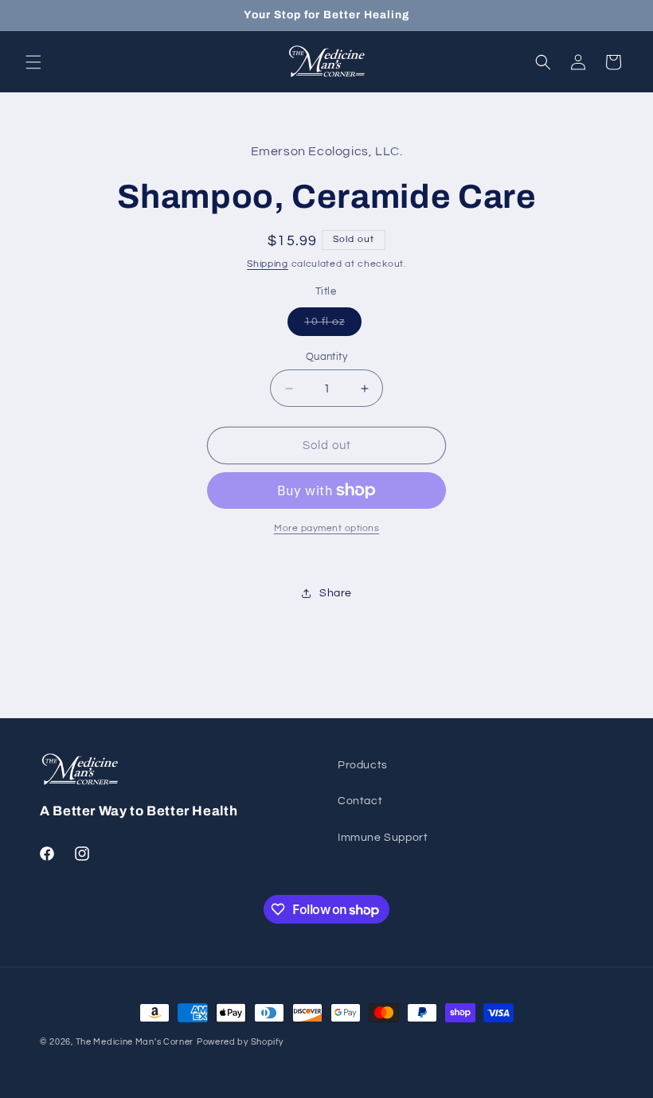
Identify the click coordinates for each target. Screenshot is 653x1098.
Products (363, 765)
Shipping (267, 264)
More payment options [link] (326, 528)
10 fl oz (333, 325)
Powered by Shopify (240, 1041)
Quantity (326, 356)
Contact (360, 801)
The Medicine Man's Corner (135, 1041)
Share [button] (335, 593)
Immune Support (383, 837)
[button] (33, 62)
